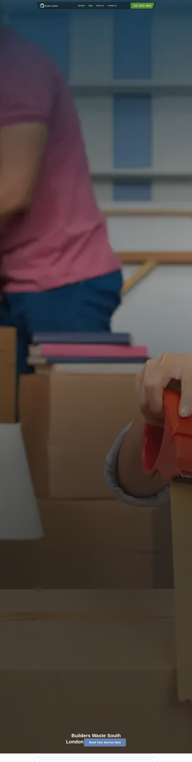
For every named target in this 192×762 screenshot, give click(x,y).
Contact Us (112, 6)
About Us (100, 6)
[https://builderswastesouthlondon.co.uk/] (52, 5)
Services (81, 6)
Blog (90, 6)
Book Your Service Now (105, 742)
